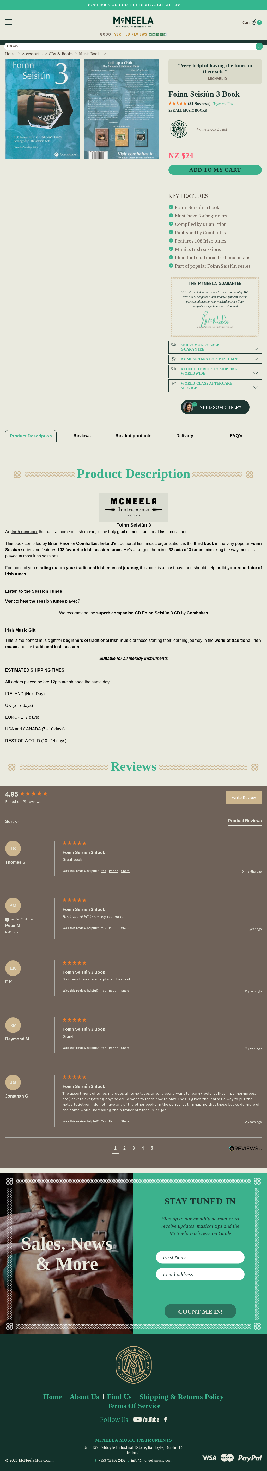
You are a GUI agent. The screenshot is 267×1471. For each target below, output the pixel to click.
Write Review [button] (244, 797)
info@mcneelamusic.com (151, 1460)
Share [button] (125, 871)
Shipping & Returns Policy (181, 1397)
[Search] (259, 46)
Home (52, 1397)
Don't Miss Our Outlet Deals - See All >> (133, 5)
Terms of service (133, 1406)
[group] (32, 794)
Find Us (119, 1397)
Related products (133, 436)
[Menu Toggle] (8, 22)
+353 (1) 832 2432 (111, 1460)
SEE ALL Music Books (185, 110)
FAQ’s (236, 436)
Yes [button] (103, 871)
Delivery (184, 436)
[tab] (245, 822)
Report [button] (113, 871)
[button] (115, 1149)
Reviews (82, 436)
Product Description (31, 436)
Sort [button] (10, 821)
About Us (84, 1397)
